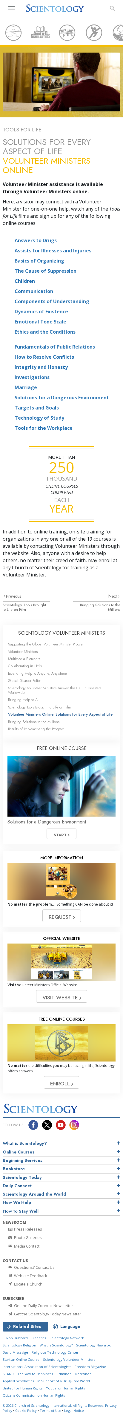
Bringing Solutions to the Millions (100, 607)
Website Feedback (30, 1275)
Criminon (64, 1374)
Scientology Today (22, 1177)
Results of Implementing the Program (36, 729)
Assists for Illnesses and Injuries (53, 250)
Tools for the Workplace (44, 428)
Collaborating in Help (25, 666)
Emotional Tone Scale (40, 321)
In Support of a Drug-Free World (63, 1381)
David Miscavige (15, 1352)
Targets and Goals (37, 407)
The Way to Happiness (35, 1374)
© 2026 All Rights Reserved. (54, 1405)
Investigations (32, 377)
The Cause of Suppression (45, 271)
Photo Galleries (27, 1237)
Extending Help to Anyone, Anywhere (37, 673)
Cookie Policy (26, 1410)
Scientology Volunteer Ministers (69, 1359)
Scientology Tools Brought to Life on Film (24, 607)
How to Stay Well (21, 1211)
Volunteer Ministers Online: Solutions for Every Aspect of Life (60, 714)
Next (113, 596)
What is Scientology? (25, 1143)
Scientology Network (67, 1338)
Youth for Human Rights (65, 1388)
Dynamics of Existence (41, 311)
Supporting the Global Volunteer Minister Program (46, 644)
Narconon (83, 1374)
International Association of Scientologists (37, 1366)
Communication (34, 291)
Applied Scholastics (18, 1381)
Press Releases (27, 1229)
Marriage (26, 387)
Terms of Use (50, 1410)
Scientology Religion (19, 1345)
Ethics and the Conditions (45, 332)
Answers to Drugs (36, 240)
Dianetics (38, 1338)
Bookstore (14, 1169)
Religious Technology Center (55, 1352)
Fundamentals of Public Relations (55, 346)
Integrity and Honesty (41, 367)
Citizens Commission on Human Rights (34, 1395)
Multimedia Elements (24, 659)
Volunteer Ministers (23, 651)
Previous (13, 596)
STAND (8, 1374)
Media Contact (26, 1246)
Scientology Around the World (34, 1194)
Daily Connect (17, 1186)
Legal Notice (74, 1410)
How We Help (17, 1202)
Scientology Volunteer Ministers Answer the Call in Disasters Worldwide (54, 690)
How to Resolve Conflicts (44, 357)
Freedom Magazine (90, 1366)
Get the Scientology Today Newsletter (47, 1314)
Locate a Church (27, 1284)
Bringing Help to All (23, 699)
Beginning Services (22, 1160)
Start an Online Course (21, 1359)
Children (25, 281)
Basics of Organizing (39, 260)
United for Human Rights (22, 1388)
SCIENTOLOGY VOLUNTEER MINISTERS (61, 633)
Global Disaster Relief (24, 680)
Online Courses (18, 1152)
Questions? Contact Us (34, 1267)
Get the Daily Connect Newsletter (43, 1305)
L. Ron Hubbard (15, 1338)
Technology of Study (39, 418)
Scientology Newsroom (95, 1345)
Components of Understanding (52, 301)
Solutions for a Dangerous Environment (62, 397)
